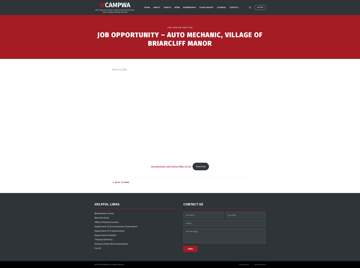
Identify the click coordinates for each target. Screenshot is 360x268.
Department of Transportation (109, 230)
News (177, 7)
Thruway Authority (103, 239)
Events (167, 7)
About (156, 7)
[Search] (250, 7)
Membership (189, 7)
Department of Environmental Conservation (115, 226)
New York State (101, 217)
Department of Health (105, 235)
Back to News (120, 182)
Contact (234, 7)
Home (147, 7)
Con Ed (97, 248)
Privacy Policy (244, 264)
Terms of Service (260, 264)
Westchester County (104, 213)
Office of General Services (106, 222)
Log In (260, 7)
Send (190, 249)
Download (201, 166)
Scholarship (206, 7)
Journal (221, 7)
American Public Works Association (111, 243)
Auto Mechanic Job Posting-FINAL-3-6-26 (171, 166)
